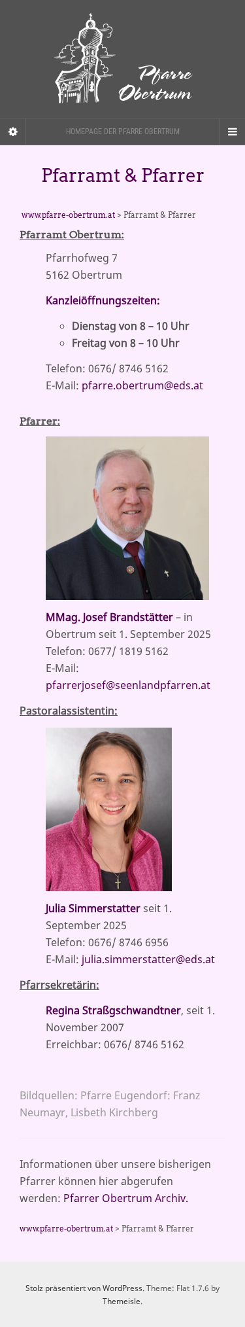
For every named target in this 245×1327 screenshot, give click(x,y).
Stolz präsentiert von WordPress (83, 1288)
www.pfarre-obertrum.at (68, 215)
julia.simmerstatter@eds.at (148, 959)
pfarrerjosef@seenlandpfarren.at (128, 685)
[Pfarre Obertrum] (122, 59)
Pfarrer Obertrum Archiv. (124, 1198)
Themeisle (121, 1301)
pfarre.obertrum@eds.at (142, 385)
